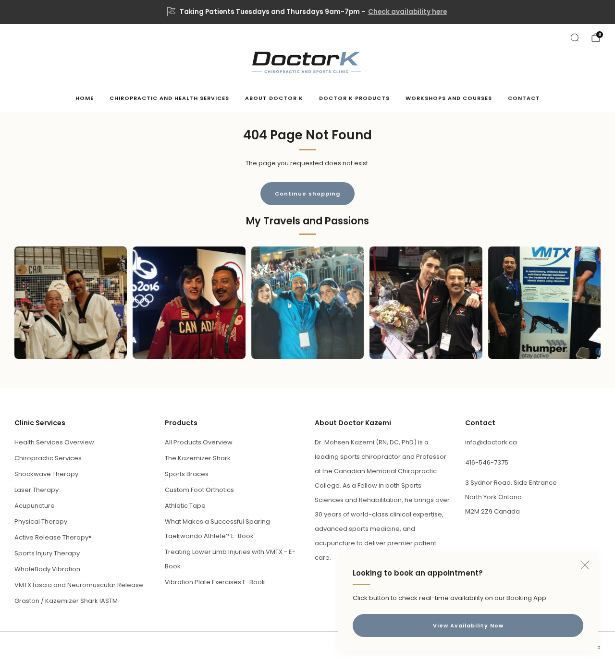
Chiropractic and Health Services (169, 98)
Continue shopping (307, 193)
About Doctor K (274, 98)
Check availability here (407, 11)
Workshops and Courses (449, 98)
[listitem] (307, 12)
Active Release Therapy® (53, 537)
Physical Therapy (40, 521)
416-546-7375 (486, 462)
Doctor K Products (354, 98)
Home (84, 98)
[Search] (574, 37)
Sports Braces (187, 474)
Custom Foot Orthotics (199, 489)
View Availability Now (468, 625)
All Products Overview (199, 442)
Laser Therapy (36, 489)
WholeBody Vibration (47, 569)
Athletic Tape (185, 505)
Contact (524, 98)
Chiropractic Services (48, 458)
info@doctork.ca (491, 442)
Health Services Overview (54, 442)
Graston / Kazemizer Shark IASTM (66, 600)
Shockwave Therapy (46, 474)
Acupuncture (34, 505)
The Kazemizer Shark (198, 458)
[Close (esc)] (585, 565)
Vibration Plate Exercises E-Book (215, 582)
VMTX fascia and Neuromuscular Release (78, 584)
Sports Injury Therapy (47, 553)
